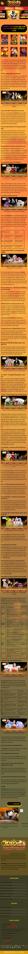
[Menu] (2, 3)
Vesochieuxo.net (5, 853)
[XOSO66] (14, 3)
